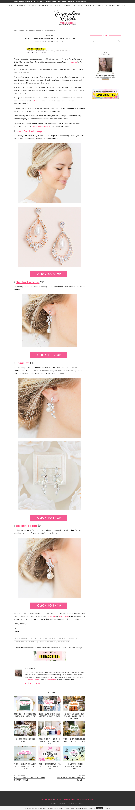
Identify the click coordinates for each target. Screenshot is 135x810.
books (73, 799)
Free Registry (71, 1)
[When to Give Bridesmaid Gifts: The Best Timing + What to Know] (49, 753)
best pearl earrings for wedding (26, 638)
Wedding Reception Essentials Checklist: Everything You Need (74, 740)
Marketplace (90, 6)
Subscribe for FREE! (19, 1)
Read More (108, 808)
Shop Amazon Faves (51, 1)
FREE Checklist (78, 6)
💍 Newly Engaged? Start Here (24, 6)
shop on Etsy (63, 616)
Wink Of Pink (36, 101)
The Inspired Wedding (32, 680)
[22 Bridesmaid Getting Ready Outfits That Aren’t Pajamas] (49, 703)
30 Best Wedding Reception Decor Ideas (25, 740)
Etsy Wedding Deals (44, 6)
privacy (92, 799)
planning (49, 35)
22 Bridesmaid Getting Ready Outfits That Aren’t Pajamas (49, 715)
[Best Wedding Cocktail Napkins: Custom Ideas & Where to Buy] (25, 703)
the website (51, 616)
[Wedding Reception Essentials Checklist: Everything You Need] (74, 728)
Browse (99, 6)
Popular (57, 6)
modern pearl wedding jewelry (25, 642)
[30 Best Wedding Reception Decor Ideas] (25, 728)
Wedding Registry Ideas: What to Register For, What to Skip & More (25, 766)
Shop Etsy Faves (62, 1)
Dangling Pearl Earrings (26, 525)
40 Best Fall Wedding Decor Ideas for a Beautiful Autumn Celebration (74, 716)
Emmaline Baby (52, 680)
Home (10, 6)
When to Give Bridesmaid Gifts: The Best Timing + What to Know (50, 766)
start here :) (44, 799)
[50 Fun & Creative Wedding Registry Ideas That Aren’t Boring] (74, 753)
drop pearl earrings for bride (68, 638)
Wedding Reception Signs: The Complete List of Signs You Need (49, 741)
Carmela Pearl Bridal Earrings (29, 131)
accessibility (58, 799)
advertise (67, 799)
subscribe (73, 62)
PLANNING (67, 6)
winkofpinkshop (63, 642)
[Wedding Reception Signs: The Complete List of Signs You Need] (49, 728)
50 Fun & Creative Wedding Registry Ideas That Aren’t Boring (74, 766)
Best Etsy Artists (30, 1)
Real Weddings (110, 6)
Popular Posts (40, 1)
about (51, 799)
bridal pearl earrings (47, 638)
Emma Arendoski (47, 41)
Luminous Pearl (22, 363)
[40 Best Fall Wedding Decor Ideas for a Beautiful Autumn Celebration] (74, 703)
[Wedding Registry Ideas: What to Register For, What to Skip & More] (25, 753)
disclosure (85, 799)
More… (119, 6)
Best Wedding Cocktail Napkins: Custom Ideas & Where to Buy (25, 715)
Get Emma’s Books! (81, 1)
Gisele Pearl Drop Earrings (27, 282)
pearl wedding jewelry (41, 126)
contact (78, 799)
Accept (100, 808)
